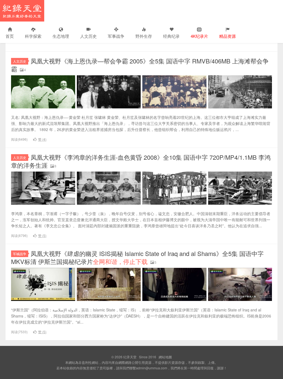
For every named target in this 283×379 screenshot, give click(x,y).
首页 (10, 36)
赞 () (42, 139)
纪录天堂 (22, 11)
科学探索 (33, 36)
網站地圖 (165, 356)
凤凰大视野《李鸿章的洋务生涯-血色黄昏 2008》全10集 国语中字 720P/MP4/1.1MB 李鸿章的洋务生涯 (141, 161)
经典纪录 (171, 36)
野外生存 (143, 36)
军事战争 (116, 36)
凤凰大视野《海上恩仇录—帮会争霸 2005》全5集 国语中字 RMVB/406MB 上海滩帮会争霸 (140, 65)
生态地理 (61, 36)
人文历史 (88, 36)
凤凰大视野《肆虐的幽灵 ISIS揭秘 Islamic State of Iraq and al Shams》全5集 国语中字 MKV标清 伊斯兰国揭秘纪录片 (137, 257)
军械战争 (19, 253)
